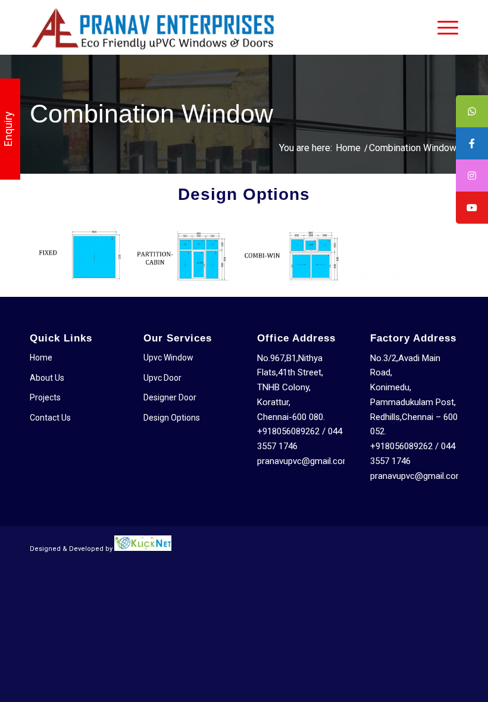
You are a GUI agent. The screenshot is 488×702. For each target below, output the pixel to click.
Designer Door (169, 397)
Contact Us (50, 417)
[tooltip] (472, 111)
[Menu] (442, 27)
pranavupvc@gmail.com (304, 461)
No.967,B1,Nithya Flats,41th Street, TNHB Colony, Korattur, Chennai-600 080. (291, 387)
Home (41, 357)
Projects (45, 397)
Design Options (171, 417)
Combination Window (151, 113)
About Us (47, 378)
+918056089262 (288, 431)
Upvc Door (162, 378)
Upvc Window (168, 357)
